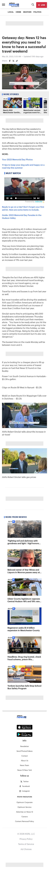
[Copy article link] (17, 61)
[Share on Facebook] (10, 61)
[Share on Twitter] (13, 61)
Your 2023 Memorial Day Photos (17, 160)
